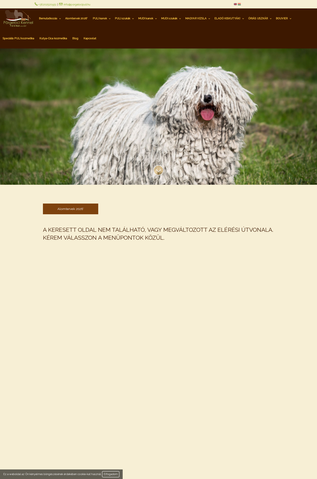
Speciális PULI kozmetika (18, 38)
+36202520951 (47, 4)
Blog (75, 38)
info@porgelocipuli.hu (76, 4)
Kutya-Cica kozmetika (53, 38)
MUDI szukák (169, 18)
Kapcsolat (90, 38)
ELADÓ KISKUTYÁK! (227, 18)
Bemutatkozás (48, 18)
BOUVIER (282, 18)
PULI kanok (100, 18)
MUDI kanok (145, 18)
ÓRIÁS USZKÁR (258, 18)
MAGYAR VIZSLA (196, 18)
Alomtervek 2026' (76, 18)
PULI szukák (122, 18)
